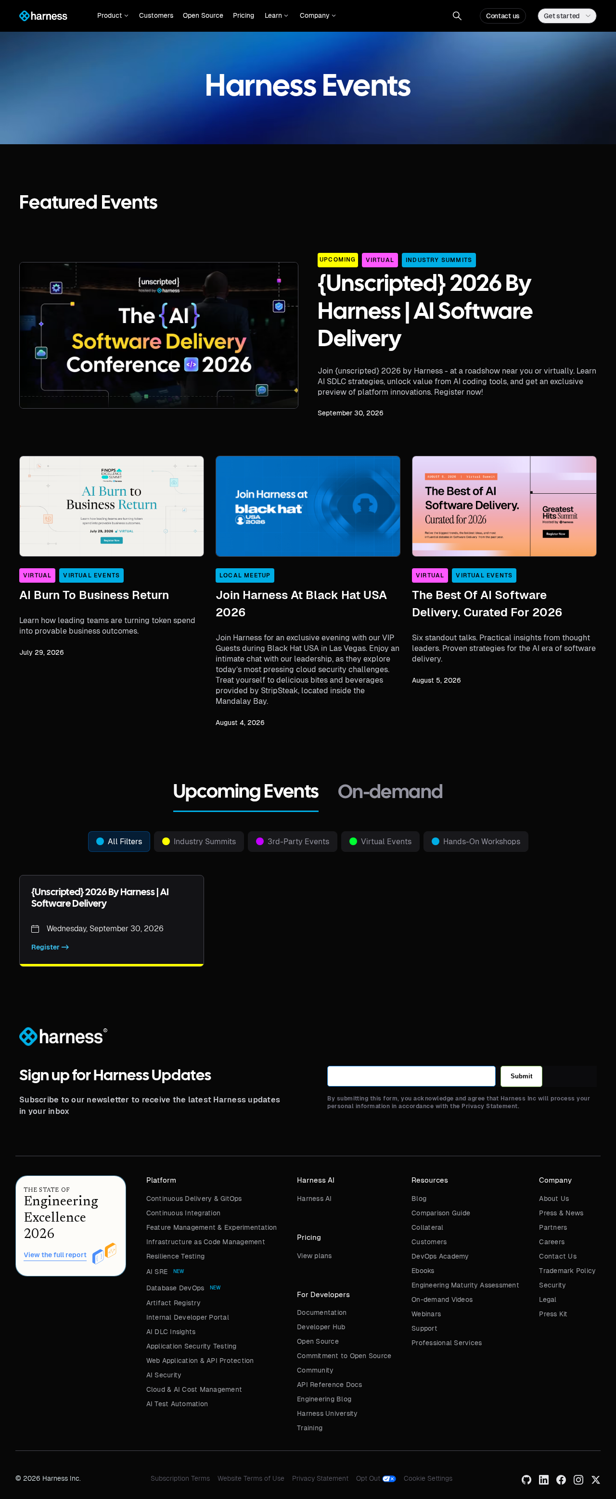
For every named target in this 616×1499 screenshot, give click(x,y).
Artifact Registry (173, 1302)
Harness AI (314, 1198)
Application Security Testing (191, 1346)
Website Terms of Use (251, 1478)
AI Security (164, 1375)
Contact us (503, 16)
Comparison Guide (440, 1213)
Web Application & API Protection (200, 1360)
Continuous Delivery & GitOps (194, 1198)
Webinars (426, 1314)
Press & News (561, 1213)
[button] (112, 16)
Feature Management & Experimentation (211, 1227)
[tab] (246, 793)
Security (552, 1285)
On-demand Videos (442, 1299)
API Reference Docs (329, 1384)
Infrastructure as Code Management (205, 1241)
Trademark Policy (567, 1270)
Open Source (203, 15)
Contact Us (558, 1256)
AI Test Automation (177, 1403)
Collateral (427, 1227)
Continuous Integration (183, 1213)
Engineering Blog (324, 1399)
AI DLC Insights (171, 1331)
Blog (418, 1198)
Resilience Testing (175, 1256)
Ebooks (423, 1270)
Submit (521, 1076)
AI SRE (157, 1271)
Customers (156, 15)
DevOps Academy (440, 1256)
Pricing (243, 15)
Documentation (321, 1312)
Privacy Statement (320, 1478)
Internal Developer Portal (187, 1317)
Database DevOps (175, 1288)
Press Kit (553, 1314)
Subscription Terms (180, 1478)
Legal (547, 1299)
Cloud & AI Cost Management (194, 1389)
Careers (552, 1241)
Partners (553, 1227)
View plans (314, 1255)
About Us (554, 1198)
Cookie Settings (428, 1478)
